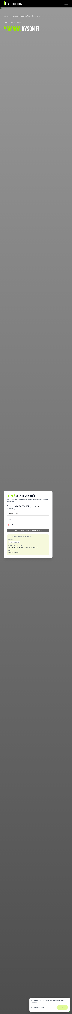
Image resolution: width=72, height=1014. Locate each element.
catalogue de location (18, 16)
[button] (66, 4)
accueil (6, 16)
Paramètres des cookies (37, 1007)
